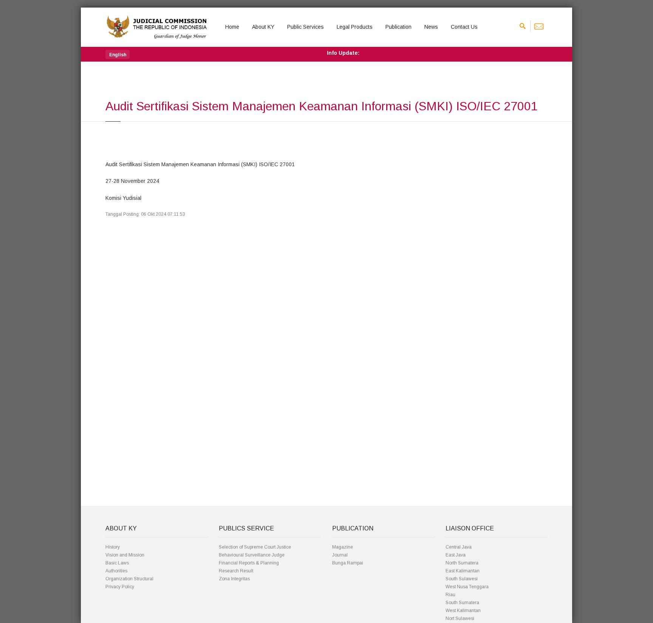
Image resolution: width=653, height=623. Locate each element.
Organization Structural (129, 578)
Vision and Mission (124, 555)
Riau (450, 594)
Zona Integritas (234, 578)
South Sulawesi (462, 578)
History (112, 547)
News (431, 27)
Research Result (236, 571)
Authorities (116, 571)
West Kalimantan (463, 610)
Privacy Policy (119, 586)
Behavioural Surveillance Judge (252, 555)
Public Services (305, 27)
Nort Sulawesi (460, 618)
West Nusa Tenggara (467, 586)
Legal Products (355, 27)
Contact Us (464, 27)
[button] (117, 54)
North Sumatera (462, 563)
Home (232, 27)
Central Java (459, 547)
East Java (456, 555)
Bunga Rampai (347, 563)
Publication (398, 27)
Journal (340, 555)
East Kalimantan (463, 571)
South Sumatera (462, 602)
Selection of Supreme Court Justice (255, 547)
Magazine (342, 547)
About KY (263, 27)
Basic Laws (117, 563)
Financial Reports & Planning (249, 563)
